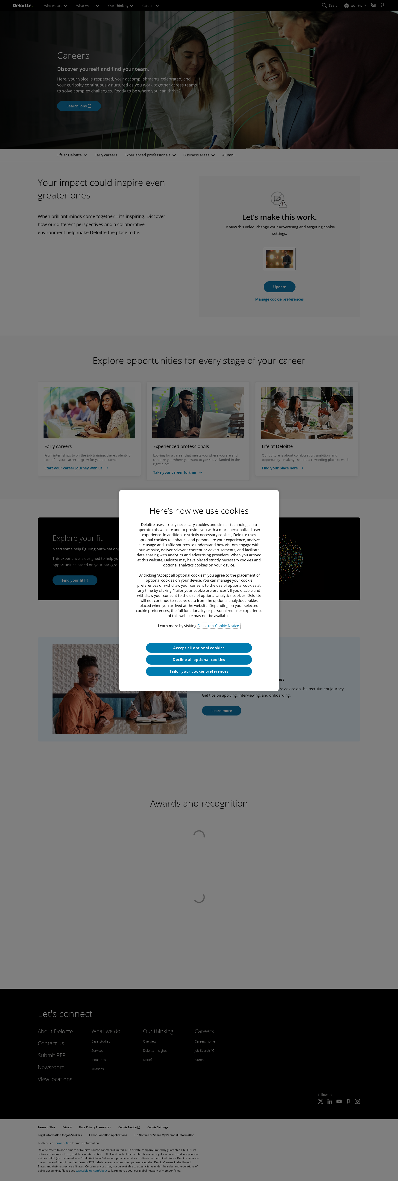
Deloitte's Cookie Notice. (219, 625)
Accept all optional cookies (199, 647)
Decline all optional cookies (199, 659)
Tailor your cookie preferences (199, 671)
